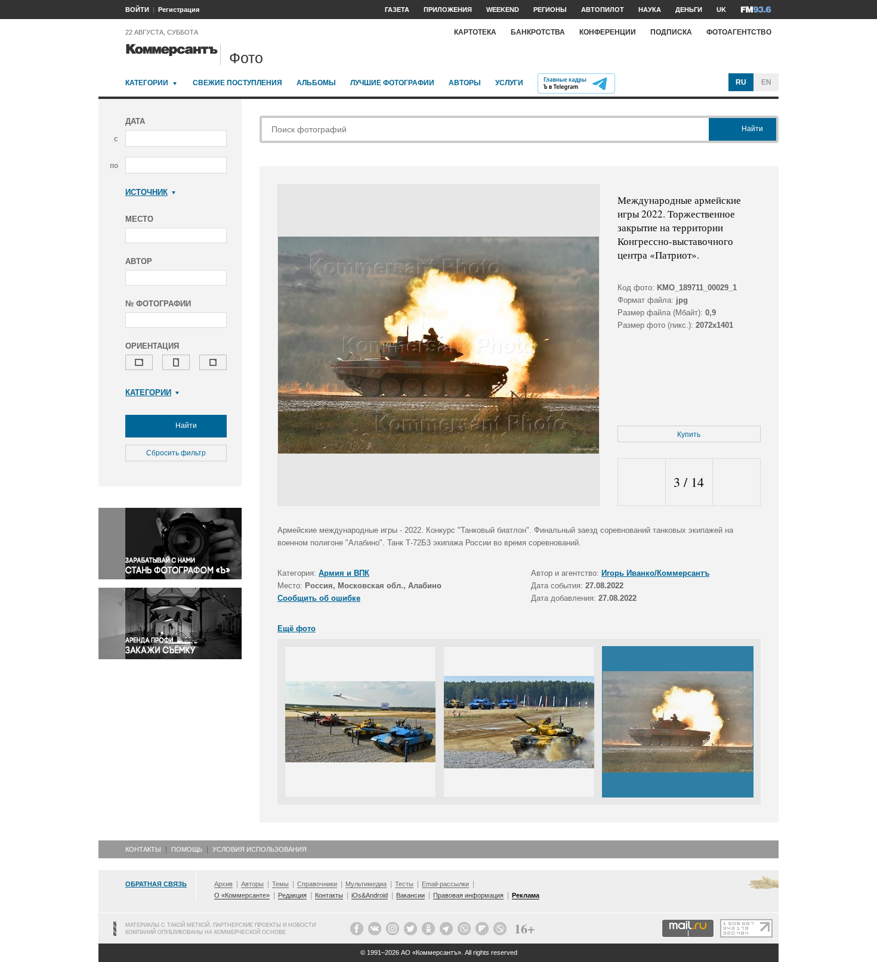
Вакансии (410, 895)
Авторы (465, 83)
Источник (146, 192)
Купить (688, 434)
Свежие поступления (237, 83)
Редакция (292, 895)
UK (721, 9)
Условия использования (259, 849)
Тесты (404, 883)
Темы (280, 883)
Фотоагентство (738, 32)
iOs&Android (369, 895)
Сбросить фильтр (176, 453)
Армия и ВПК (344, 573)
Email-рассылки (445, 883)
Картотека (475, 32)
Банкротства (538, 32)
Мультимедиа (366, 883)
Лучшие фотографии (392, 83)
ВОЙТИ (137, 9)
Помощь (186, 849)
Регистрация (178, 9)
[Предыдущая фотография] (641, 482)
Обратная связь (156, 883)
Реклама (525, 895)
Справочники (317, 883)
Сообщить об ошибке (318, 598)
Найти (185, 425)
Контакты (143, 849)
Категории (146, 83)
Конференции (607, 32)
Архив (223, 883)
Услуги (509, 83)
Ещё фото (296, 628)
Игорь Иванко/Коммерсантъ (655, 573)
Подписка (671, 32)
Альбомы (316, 83)
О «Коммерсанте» (242, 895)
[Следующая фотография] (736, 482)
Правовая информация (468, 895)
